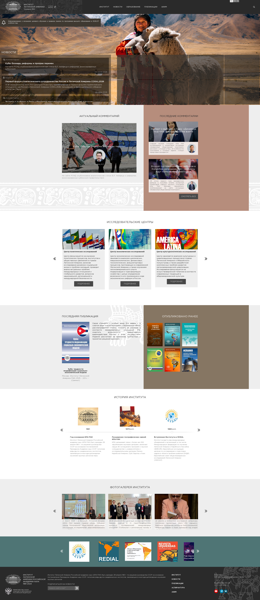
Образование (133, 7)
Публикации (150, 7)
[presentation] (54, 258)
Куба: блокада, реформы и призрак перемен (29, 63)
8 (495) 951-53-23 (222, 583)
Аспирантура (178, 588)
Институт (104, 7)
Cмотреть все (188, 196)
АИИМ (174, 592)
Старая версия (50, 7)
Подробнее (83, 284)
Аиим (164, 7)
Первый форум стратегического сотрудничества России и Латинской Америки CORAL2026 (54, 81)
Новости (117, 7)
